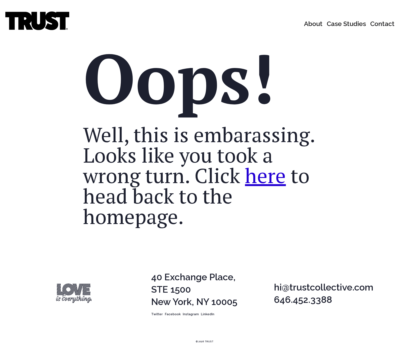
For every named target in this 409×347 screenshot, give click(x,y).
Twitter (157, 314)
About (313, 23)
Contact (382, 23)
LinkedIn (207, 314)
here (265, 175)
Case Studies (346, 23)
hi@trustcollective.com (323, 287)
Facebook (173, 314)
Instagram (191, 314)
